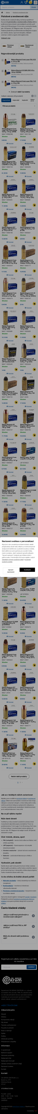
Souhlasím (27, 570)
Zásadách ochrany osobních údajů (12, 559)
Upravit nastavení (10, 571)
